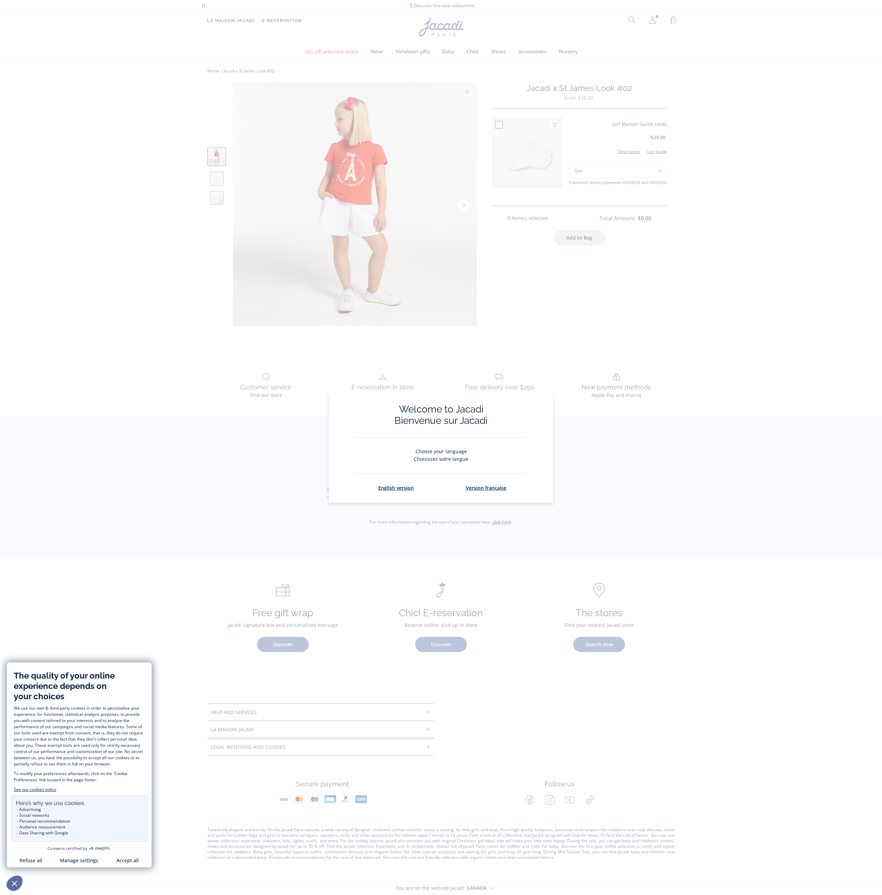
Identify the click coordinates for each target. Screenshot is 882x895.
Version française (486, 488)
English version (396, 488)
